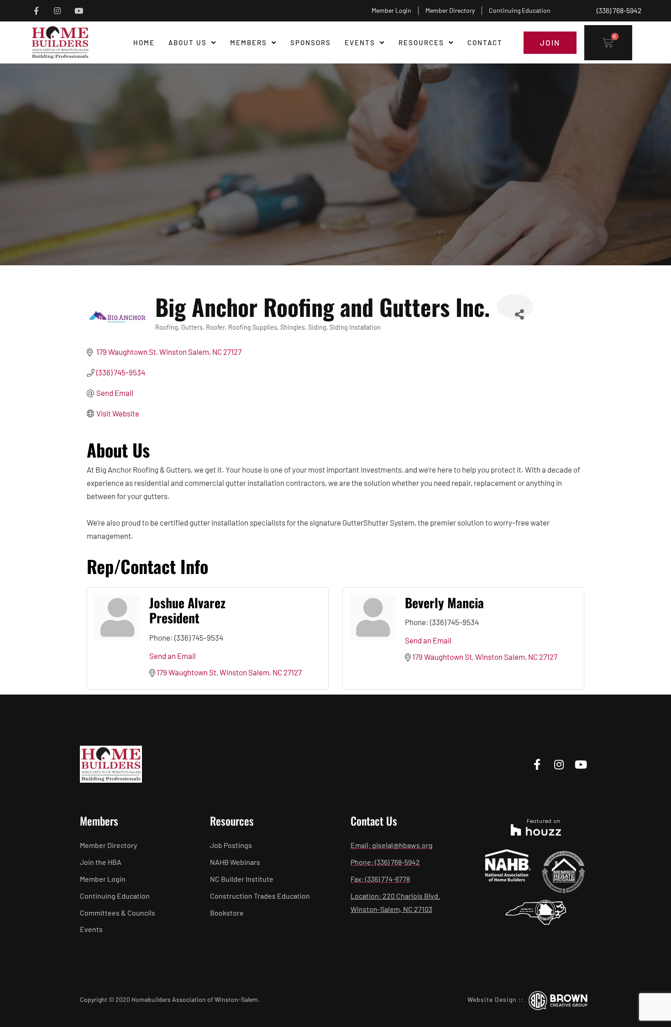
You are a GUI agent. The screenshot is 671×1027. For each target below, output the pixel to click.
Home (144, 42)
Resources (421, 42)
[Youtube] (78, 10)
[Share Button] (515, 306)
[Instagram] (57, 10)
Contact (485, 42)
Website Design (492, 999)
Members (248, 42)
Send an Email (172, 655)
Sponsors (310, 42)
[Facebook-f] (36, 10)
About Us (187, 42)
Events (360, 42)
